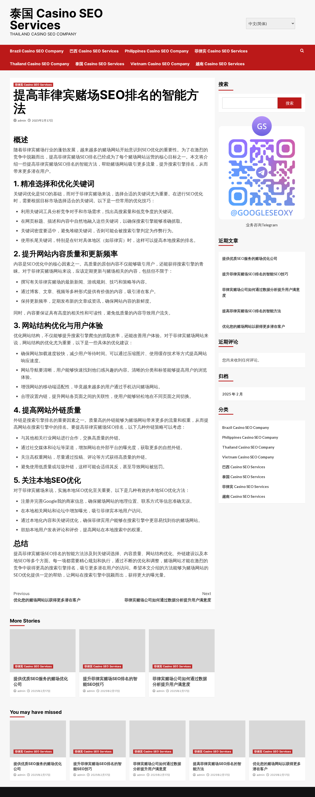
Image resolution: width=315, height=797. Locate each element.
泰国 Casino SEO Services (56, 19)
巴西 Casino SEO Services (94, 50)
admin (22, 120)
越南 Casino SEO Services (220, 63)
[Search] (302, 51)
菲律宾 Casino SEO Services (221, 50)
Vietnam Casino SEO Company (159, 63)
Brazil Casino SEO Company (36, 50)
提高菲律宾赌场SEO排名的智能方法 (251, 311)
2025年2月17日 (42, 120)
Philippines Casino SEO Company (157, 50)
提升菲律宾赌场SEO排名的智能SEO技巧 (255, 274)
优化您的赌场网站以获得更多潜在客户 (47, 596)
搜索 (223, 84)
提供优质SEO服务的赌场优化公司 (249, 258)
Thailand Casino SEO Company (39, 63)
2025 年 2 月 (232, 394)
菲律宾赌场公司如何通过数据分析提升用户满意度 (168, 596)
